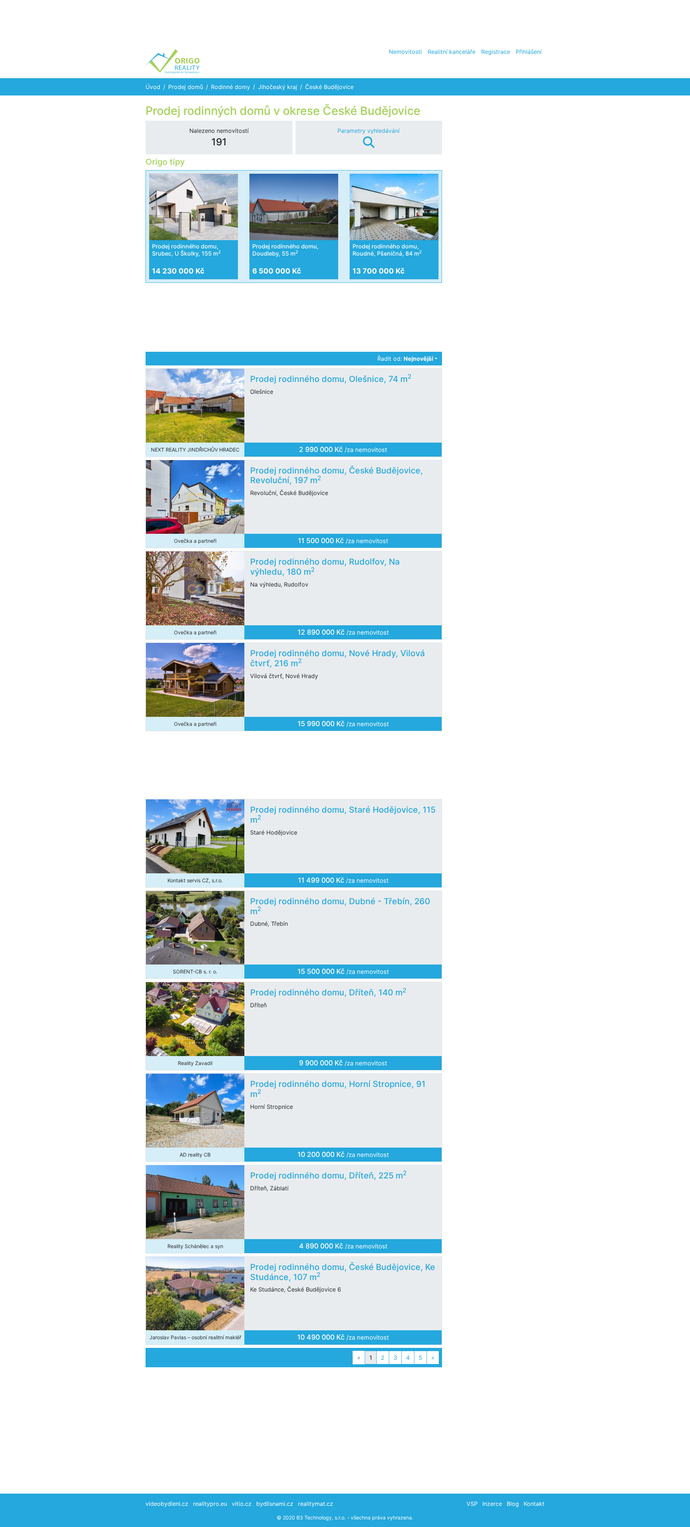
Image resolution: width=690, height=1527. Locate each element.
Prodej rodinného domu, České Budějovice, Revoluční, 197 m (336, 476)
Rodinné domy (230, 86)
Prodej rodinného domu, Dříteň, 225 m (328, 1176)
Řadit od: (405, 358)
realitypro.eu (210, 1503)
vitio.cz (242, 1503)
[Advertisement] (345, 21)
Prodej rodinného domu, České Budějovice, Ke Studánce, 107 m (342, 1272)
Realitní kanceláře (451, 51)
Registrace (495, 51)
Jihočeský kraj (277, 86)
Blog (513, 1503)
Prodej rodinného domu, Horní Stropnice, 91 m (338, 1089)
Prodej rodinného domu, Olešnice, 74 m (330, 379)
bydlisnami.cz (274, 1503)
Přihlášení (529, 51)
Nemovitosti (405, 51)
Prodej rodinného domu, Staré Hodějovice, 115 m (343, 815)
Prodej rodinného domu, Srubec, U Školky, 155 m (186, 250)
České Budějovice (329, 86)
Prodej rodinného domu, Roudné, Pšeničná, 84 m (387, 250)
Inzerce (492, 1503)
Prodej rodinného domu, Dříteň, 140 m (328, 992)
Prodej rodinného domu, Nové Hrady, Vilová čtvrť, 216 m (337, 658)
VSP (472, 1503)
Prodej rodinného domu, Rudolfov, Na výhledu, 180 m (325, 567)
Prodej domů (185, 86)
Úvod (153, 86)
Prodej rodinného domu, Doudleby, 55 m (285, 250)
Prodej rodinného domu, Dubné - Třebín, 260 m (340, 906)
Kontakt (534, 1503)
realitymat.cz (315, 1503)
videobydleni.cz (167, 1503)
